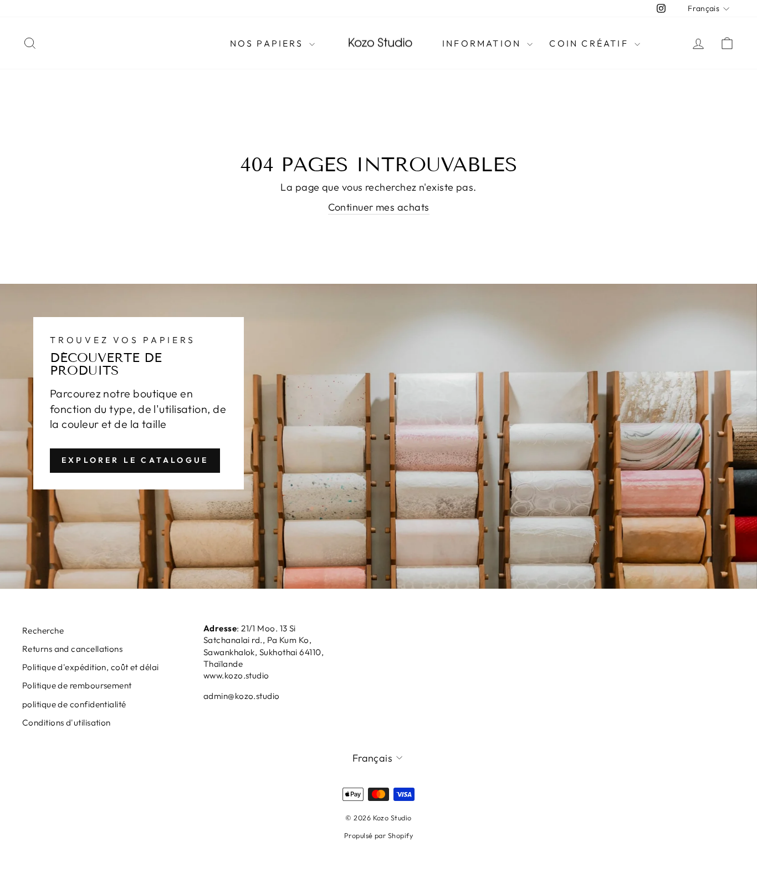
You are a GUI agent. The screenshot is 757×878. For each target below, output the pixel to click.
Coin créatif (590, 43)
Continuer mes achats (378, 207)
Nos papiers (268, 43)
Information (483, 43)
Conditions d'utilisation (66, 722)
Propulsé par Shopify (378, 835)
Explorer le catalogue (135, 460)
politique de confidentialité (74, 704)
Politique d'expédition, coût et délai (90, 667)
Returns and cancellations (72, 649)
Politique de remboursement (77, 685)
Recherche (43, 630)
